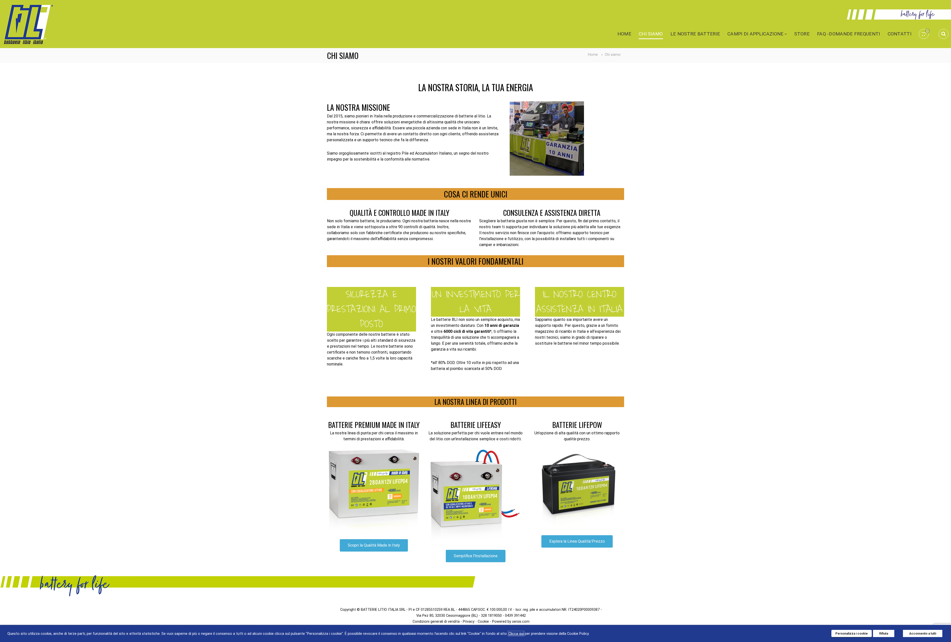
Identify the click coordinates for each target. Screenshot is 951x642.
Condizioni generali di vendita (436, 621)
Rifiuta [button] (883, 633)
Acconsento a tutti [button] (922, 633)
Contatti (899, 34)
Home (624, 34)
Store (802, 34)
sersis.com (520, 621)
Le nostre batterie (695, 34)
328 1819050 (491, 616)
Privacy (469, 621)
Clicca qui (516, 633)
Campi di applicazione (755, 34)
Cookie (483, 621)
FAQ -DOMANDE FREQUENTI (848, 34)
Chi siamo (651, 34)
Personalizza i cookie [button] (851, 633)
